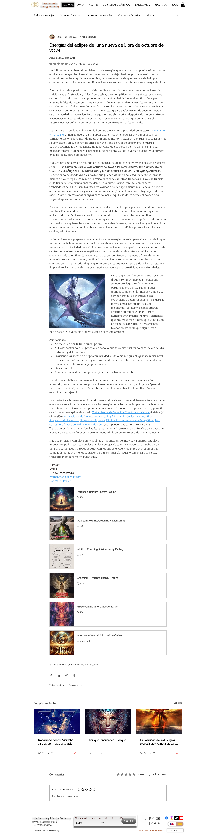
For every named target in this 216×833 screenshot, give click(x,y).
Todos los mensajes (44, 15)
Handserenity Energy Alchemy (52, 818)
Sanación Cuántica (70, 15)
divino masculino (76, 664)
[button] (183, 4)
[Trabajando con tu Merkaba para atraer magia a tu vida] (57, 721)
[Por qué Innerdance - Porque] (108, 721)
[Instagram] (172, 818)
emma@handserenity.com (44, 821)
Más (149, 15)
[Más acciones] (165, 37)
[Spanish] (179, 824)
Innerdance (92, 664)
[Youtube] (181, 818)
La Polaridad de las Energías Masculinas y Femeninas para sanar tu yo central (158, 741)
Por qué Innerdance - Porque (107, 740)
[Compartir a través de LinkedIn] (58, 675)
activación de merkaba (99, 15)
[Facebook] (167, 818)
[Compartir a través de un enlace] (66, 675)
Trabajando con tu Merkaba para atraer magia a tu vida (55, 741)
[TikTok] (176, 818)
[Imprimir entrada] (74, 675)
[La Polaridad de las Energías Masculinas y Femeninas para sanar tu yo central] (159, 721)
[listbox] (158, 823)
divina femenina (58, 664)
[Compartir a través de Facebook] (50, 675)
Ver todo (178, 702)
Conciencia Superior (129, 15)
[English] (172, 824)
